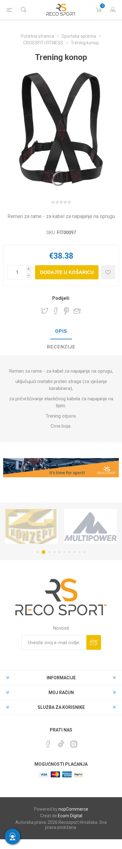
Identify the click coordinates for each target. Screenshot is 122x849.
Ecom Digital (70, 815)
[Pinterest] (48, 744)
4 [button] (54, 552)
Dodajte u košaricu (67, 272)
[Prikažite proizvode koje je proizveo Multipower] (90, 526)
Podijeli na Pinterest (66, 310)
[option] (31, 526)
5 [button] (59, 552)
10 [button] (84, 552)
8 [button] (74, 552)
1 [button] (37, 552)
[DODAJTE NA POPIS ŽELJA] (108, 272)
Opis (61, 331)
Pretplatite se (93, 642)
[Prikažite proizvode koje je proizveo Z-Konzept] (31, 526)
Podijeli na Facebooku (55, 310)
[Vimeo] (61, 742)
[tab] (61, 331)
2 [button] (43, 552)
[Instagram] (74, 744)
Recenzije (61, 347)
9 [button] (79, 552)
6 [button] (64, 552)
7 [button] (69, 552)
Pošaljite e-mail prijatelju (77, 310)
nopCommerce (73, 809)
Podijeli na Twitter (44, 310)
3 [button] (49, 552)
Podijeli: (61, 298)
